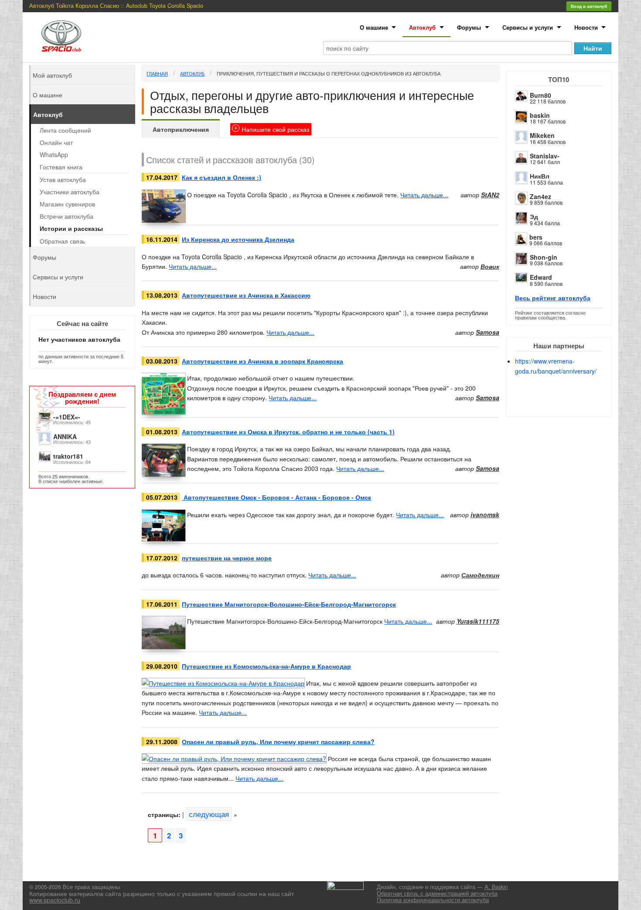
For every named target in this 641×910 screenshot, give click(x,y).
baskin (540, 115)
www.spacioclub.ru (54, 900)
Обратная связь (62, 241)
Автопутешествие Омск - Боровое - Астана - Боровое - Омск (276, 497)
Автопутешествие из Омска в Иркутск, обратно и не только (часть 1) (288, 431)
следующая (209, 814)
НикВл (539, 176)
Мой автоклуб (52, 75)
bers (535, 237)
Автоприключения (181, 129)
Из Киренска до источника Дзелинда (238, 239)
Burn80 (540, 95)
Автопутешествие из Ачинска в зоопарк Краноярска (262, 361)
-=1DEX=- (66, 416)
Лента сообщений (65, 130)
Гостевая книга (61, 166)
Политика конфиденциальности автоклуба (433, 900)
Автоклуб (422, 27)
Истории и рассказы (71, 228)
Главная (157, 73)
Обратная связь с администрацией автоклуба (437, 893)
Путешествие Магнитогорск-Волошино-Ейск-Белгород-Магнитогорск (289, 604)
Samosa (487, 332)
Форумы (469, 27)
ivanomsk (485, 514)
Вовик (490, 266)
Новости (586, 27)
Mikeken (542, 135)
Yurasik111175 (478, 621)
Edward (541, 277)
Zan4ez (540, 196)
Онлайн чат (56, 142)
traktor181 (68, 456)
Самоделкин (480, 574)
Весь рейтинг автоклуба (552, 297)
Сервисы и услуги (527, 27)
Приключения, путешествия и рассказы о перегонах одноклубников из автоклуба (328, 73)
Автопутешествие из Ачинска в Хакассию (246, 295)
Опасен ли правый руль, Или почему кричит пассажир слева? (278, 741)
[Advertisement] (566, 402)
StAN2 (490, 194)
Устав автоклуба (63, 179)
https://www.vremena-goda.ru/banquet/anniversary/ (556, 366)
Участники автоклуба (69, 191)
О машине (374, 27)
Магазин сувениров (67, 203)
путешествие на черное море (227, 557)
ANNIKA (65, 436)
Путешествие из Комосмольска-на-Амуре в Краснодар (266, 666)
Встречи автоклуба (66, 216)
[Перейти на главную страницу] (61, 36)
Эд (534, 216)
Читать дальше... (424, 194)
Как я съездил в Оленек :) (221, 177)
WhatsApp (54, 154)
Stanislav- (544, 155)
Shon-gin (543, 257)
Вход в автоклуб (589, 6)
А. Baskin (496, 887)
